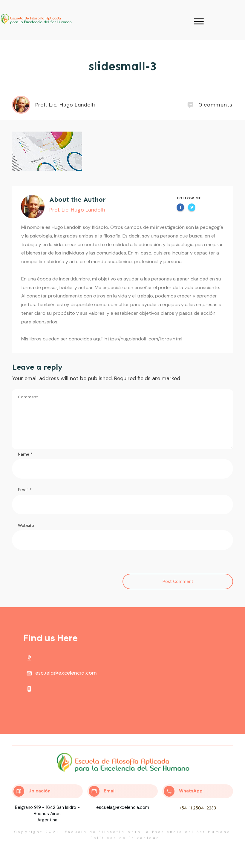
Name (25, 454)
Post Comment (177, 581)
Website (26, 525)
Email (25, 489)
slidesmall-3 (123, 66)
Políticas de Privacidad (125, 838)
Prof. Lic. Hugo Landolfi (77, 209)
